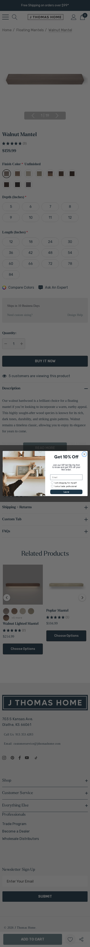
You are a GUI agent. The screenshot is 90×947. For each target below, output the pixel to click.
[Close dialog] (84, 454)
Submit (66, 492)
